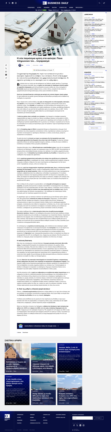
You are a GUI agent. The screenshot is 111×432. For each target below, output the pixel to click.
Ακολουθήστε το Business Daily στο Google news (40, 326)
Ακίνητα (19, 332)
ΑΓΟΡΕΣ (39, 7)
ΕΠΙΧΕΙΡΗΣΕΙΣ (31, 7)
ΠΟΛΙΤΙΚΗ (54, 7)
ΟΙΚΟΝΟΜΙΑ (46, 7)
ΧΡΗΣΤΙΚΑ (45, 423)
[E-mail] (6, 78)
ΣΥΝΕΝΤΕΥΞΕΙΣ (63, 7)
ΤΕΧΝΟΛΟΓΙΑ (33, 420)
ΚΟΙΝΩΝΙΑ (32, 414)
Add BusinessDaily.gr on (43, 70)
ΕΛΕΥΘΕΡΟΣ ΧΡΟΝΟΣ (61, 414)
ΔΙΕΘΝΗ (71, 7)
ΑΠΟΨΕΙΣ (45, 420)
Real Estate (25, 332)
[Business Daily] (55, 3)
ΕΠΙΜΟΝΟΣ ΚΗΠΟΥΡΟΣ (35, 423)
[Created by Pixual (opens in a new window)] (87, 430)
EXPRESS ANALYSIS (60, 417)
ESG (44, 417)
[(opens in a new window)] (6, 3)
